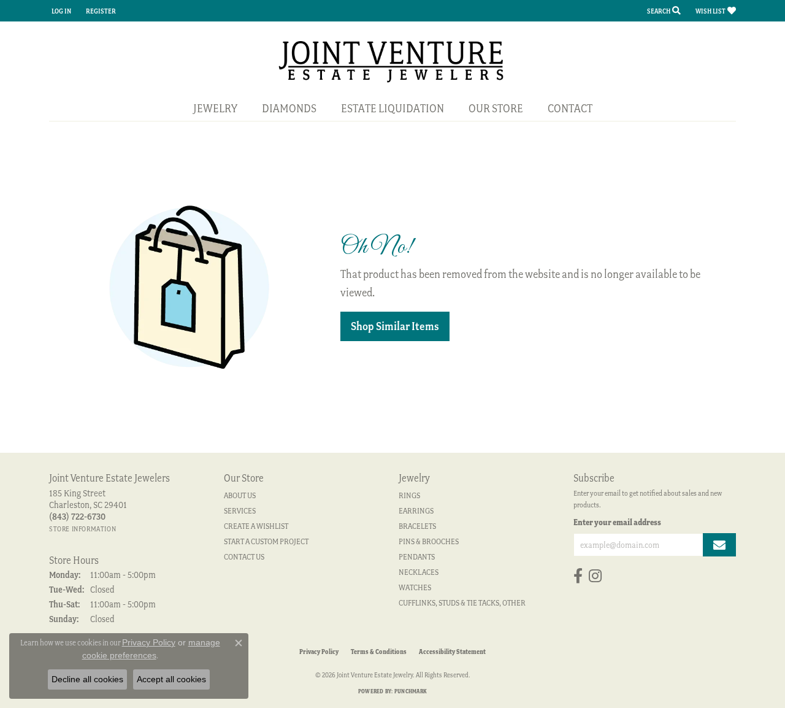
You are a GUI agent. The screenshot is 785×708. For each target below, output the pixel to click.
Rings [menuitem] (409, 495)
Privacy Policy (319, 651)
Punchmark (410, 691)
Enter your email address (617, 522)
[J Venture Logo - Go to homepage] (393, 60)
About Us (240, 495)
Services (240, 510)
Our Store (496, 108)
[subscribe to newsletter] (719, 544)
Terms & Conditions (379, 651)
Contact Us (244, 556)
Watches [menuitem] (415, 587)
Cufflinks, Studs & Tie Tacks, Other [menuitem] (462, 602)
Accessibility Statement (452, 651)
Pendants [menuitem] (417, 556)
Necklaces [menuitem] (418, 572)
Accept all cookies (171, 679)
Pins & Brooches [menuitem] (429, 541)
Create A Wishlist (256, 526)
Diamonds (289, 108)
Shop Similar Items (395, 326)
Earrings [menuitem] (416, 510)
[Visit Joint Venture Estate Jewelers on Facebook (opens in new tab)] (578, 576)
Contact (570, 108)
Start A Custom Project (266, 541)
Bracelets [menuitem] (417, 526)
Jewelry (215, 108)
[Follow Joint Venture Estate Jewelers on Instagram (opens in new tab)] (595, 576)
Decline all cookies (87, 679)
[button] (60, 10)
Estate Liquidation (392, 108)
